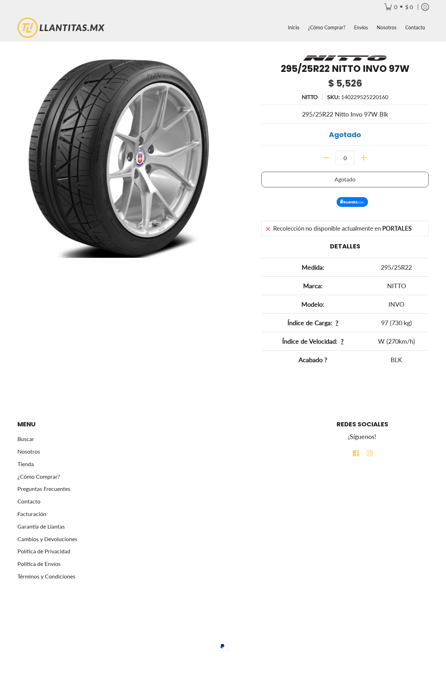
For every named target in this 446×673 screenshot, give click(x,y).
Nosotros (28, 451)
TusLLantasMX (214, 623)
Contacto (28, 501)
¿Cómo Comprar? (38, 476)
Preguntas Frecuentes (43, 488)
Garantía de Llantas (41, 526)
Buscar (25, 438)
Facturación (31, 513)
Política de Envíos (39, 563)
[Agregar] (363, 157)
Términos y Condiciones (46, 576)
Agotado (344, 179)
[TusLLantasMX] (61, 28)
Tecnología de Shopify (223, 635)
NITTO (310, 97)
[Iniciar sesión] (425, 7)
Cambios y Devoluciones (47, 539)
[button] (356, 454)
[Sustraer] (326, 157)
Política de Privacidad (43, 551)
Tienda (25, 464)
